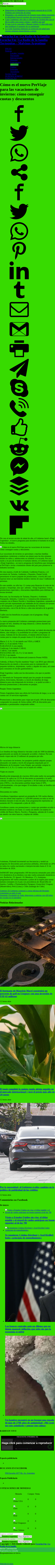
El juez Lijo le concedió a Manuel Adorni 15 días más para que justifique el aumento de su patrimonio (28, 25)
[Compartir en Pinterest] (19, 259)
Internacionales (16, 58)
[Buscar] (1, 4)
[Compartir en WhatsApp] (19, 161)
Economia (14, 65)
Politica (13, 67)
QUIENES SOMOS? (14, 76)
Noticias (8, 51)
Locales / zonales (17, 53)
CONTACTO (10, 78)
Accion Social (10, 74)
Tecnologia (14, 72)
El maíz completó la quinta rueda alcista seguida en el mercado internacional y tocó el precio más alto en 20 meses (27, 1092)
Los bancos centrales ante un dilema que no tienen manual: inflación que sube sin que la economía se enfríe (28, 1329)
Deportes (14, 60)
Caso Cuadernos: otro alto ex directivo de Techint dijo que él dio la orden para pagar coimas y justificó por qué (29, 20)
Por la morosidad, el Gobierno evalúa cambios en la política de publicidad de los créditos (27, 1188)
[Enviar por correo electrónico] (19, 318)
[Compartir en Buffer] (19, 495)
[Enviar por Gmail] (19, 338)
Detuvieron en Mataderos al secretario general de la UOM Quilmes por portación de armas (28, 11)
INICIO (8, 49)
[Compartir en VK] (19, 514)
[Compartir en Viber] (19, 416)
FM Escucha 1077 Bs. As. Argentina (20, 1473)
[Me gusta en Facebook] (19, 436)
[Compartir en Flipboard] (19, 534)
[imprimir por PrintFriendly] (19, 358)
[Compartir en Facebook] (19, 122)
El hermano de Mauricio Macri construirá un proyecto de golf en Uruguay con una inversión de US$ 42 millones (26, 993)
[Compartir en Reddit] (19, 456)
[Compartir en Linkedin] (19, 279)
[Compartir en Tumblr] (19, 299)
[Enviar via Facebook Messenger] (19, 475)
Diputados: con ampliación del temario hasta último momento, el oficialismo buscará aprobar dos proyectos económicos (30, 16)
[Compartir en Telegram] (19, 377)
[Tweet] (19, 142)
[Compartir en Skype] (19, 397)
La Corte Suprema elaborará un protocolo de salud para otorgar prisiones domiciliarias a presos (27, 30)
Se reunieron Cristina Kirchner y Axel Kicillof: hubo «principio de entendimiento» (29, 1236)
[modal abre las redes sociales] (19, 181)
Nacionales (14, 55)
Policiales (14, 69)
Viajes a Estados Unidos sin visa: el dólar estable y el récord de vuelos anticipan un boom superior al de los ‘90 (30, 1220)
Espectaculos (15, 62)
